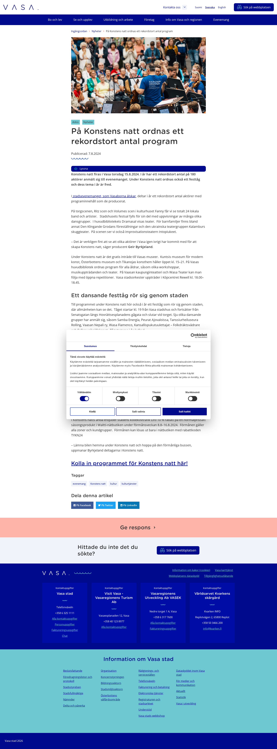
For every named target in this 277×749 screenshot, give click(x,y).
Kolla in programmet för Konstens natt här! (129, 463)
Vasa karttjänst (224, 570)
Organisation (109, 670)
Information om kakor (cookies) (191, 570)
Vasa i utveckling (186, 703)
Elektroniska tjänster (150, 693)
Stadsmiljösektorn (112, 689)
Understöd (145, 709)
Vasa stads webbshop (151, 715)
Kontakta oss (171, 7)
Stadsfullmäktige (73, 693)
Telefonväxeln (146, 681)
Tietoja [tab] (186, 346)
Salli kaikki (185, 411)
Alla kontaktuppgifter (64, 618)
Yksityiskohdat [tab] (138, 346)
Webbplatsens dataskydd (184, 576)
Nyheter (96, 31)
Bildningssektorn (111, 683)
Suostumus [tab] (90, 346)
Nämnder (69, 699)
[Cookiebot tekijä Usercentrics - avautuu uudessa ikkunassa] (193, 335)
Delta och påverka (74, 705)
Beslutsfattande (72, 670)
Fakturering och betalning (154, 687)
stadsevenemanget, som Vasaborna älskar (104, 196)
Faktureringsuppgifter (65, 630)
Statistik (181, 697)
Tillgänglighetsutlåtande (218, 576)
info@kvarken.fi (212, 628)
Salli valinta (138, 411)
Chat (65, 636)
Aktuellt (180, 691)
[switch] (120, 398)
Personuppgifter (65, 624)
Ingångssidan (79, 31)
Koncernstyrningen (112, 677)
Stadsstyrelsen (72, 687)
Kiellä (92, 411)
